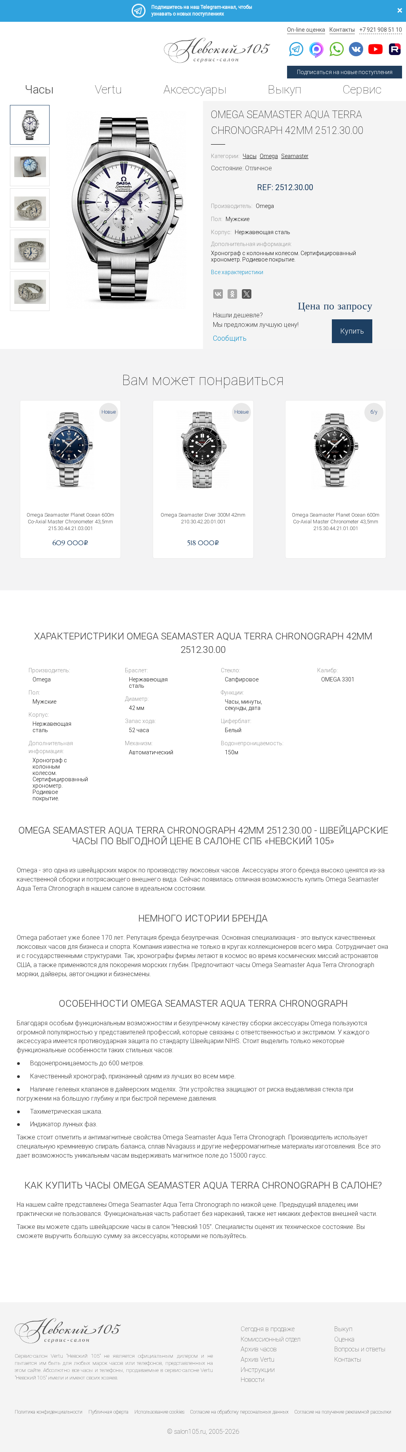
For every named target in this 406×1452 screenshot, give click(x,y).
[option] (30, 125)
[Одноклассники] (232, 294)
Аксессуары (194, 89)
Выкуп (284, 89)
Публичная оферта (108, 1412)
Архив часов (259, 1349)
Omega (269, 156)
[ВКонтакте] (218, 294)
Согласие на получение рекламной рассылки (343, 1412)
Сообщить (230, 338)
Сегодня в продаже (268, 1329)
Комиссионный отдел (271, 1339)
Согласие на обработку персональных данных (239, 1412)
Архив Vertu (257, 1359)
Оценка (344, 1339)
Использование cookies (159, 1412)
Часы (39, 89)
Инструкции (258, 1370)
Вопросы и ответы (359, 1349)
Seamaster (294, 156)
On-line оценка (306, 30)
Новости (252, 1379)
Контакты (342, 30)
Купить (352, 331)
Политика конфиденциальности (48, 1412)
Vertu (108, 89)
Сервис (362, 89)
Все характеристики (237, 272)
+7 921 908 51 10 (380, 30)
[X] (246, 294)
